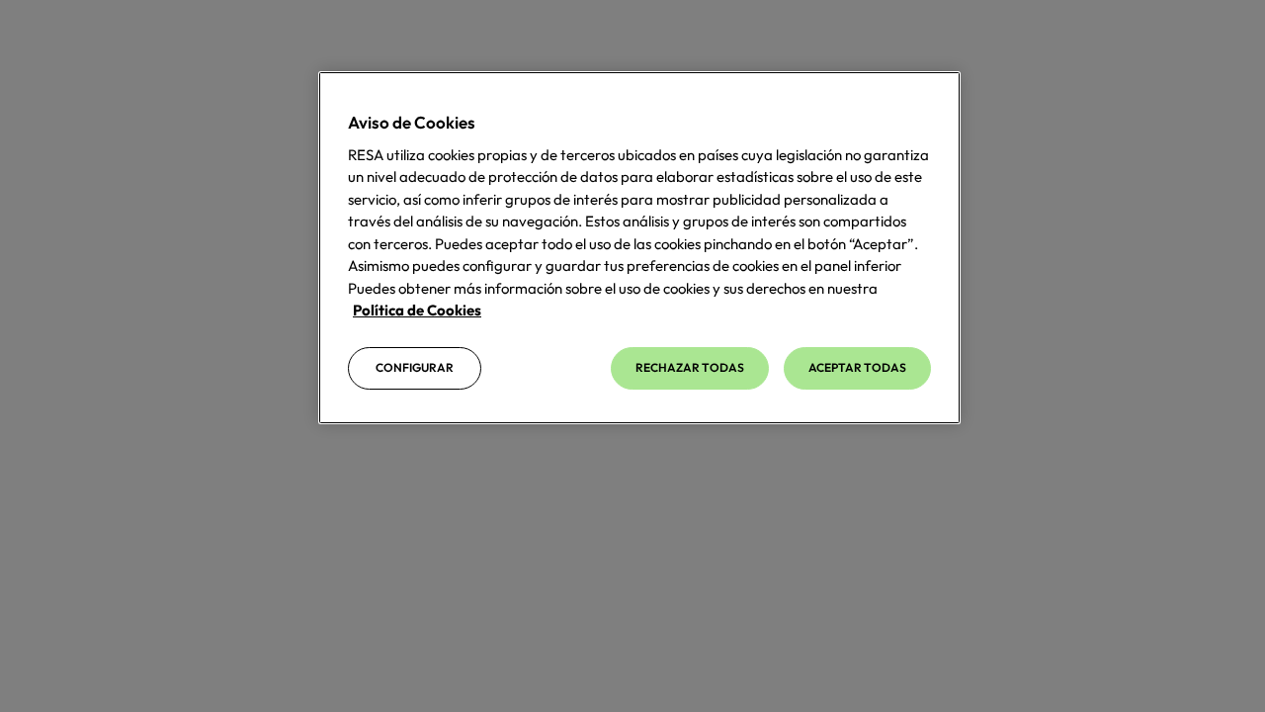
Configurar (415, 367)
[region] (639, 247)
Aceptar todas (857, 367)
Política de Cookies (417, 310)
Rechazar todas (689, 367)
